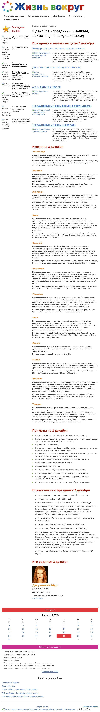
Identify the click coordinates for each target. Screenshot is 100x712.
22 (78, 632)
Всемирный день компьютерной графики (58, 48)
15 (78, 629)
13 (50, 629)
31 (9, 640)
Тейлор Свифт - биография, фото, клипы (20, 693)
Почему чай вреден (10, 683)
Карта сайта (42, 707)
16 (91, 629)
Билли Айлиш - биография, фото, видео (20, 690)
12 (36, 629)
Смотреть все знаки (50, 672)
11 (23, 629)
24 (9, 636)
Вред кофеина (8, 686)
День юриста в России (46, 86)
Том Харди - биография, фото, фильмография (22, 696)
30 (91, 636)
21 (64, 632)
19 (36, 632)
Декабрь (43, 26)
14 (64, 629)
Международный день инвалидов (54, 124)
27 (50, 636)
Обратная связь (90, 707)
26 (36, 636)
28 (64, 636)
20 (50, 632)
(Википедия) (37, 598)
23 (91, 632)
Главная (35, 26)
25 (23, 636)
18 (23, 632)
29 (78, 636)
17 (9, 632)
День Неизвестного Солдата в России (56, 67)
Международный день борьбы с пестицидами (61, 105)
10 (9, 629)
